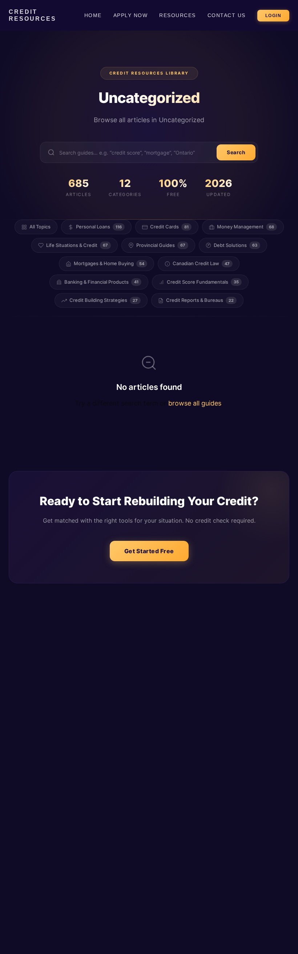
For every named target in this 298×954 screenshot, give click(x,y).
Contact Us (227, 15)
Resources (177, 15)
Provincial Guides (160, 245)
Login (273, 15)
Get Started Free (149, 551)
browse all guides (194, 403)
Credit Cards (169, 226)
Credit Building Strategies (103, 300)
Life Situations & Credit (77, 245)
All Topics (40, 226)
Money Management (245, 226)
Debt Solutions (235, 245)
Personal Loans (99, 226)
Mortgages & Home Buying (109, 263)
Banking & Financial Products (101, 282)
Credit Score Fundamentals (203, 282)
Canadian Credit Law (201, 263)
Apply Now (130, 15)
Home (93, 15)
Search (236, 152)
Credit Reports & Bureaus (200, 300)
